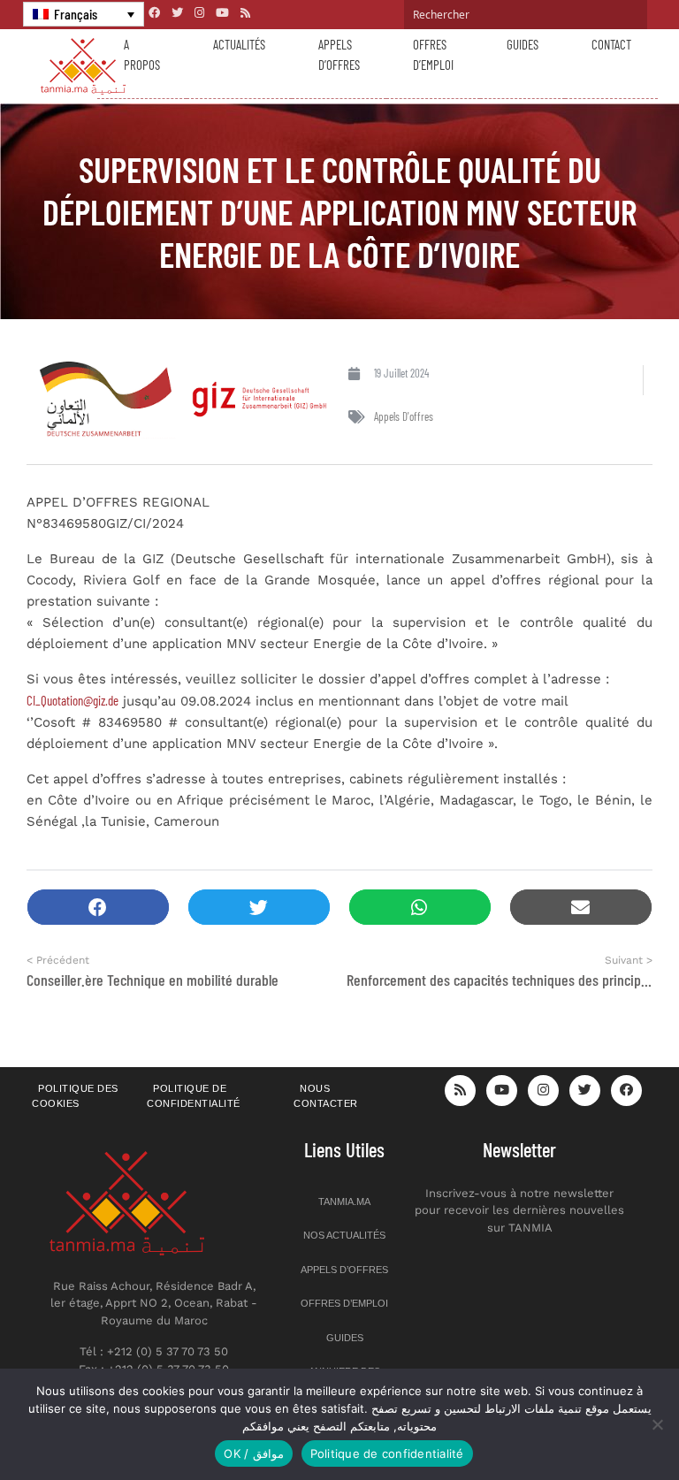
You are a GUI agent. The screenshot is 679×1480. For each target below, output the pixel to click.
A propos (142, 54)
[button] (98, 908)
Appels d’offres (339, 54)
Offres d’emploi (433, 54)
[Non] (657, 1424)
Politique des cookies (75, 1096)
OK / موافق (253, 1453)
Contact (611, 44)
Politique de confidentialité (193, 1096)
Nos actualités (344, 1235)
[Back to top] (604, 1425)
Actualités (239, 44)
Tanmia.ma (344, 1201)
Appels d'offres (403, 416)
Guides (522, 44)
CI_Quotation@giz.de (72, 700)
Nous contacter (326, 1096)
